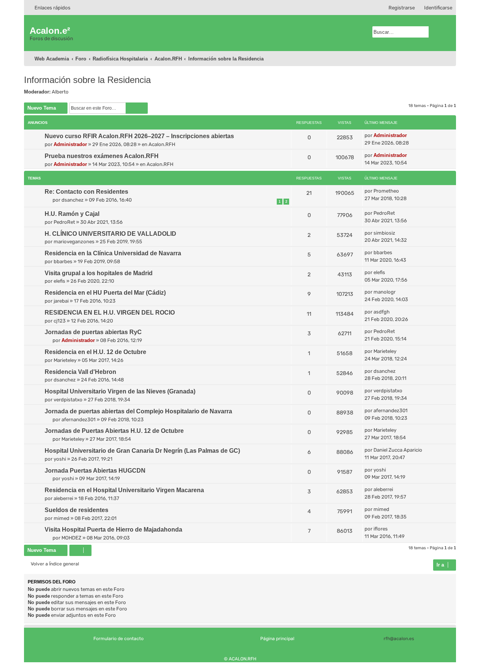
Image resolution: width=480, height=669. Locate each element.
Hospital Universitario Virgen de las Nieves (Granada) (120, 391)
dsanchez (73, 200)
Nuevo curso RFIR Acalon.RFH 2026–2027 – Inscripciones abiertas (139, 136)
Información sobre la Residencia (87, 80)
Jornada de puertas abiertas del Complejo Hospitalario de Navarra (138, 411)
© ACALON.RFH (240, 658)
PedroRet (64, 222)
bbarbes (63, 261)
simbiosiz (384, 233)
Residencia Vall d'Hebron (80, 372)
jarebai (61, 301)
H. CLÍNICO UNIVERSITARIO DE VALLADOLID (110, 234)
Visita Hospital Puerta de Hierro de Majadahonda (113, 529)
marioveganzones (74, 241)
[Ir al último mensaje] (410, 135)
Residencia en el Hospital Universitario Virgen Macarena (124, 490)
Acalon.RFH (161, 144)
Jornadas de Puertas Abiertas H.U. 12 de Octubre (114, 431)
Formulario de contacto (118, 638)
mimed (61, 518)
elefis (59, 281)
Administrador (70, 144)
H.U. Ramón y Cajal (72, 214)
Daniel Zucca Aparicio (398, 450)
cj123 (60, 321)
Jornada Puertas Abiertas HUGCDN (95, 470)
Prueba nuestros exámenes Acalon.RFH (102, 156)
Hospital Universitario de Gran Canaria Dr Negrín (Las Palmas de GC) (142, 451)
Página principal (277, 638)
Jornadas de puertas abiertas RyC (93, 332)
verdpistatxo (68, 399)
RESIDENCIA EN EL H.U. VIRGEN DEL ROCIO (110, 312)
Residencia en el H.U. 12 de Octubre (95, 352)
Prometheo (386, 191)
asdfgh (382, 312)
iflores (381, 529)
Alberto (60, 92)
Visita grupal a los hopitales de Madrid (99, 273)
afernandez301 (79, 419)
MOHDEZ (71, 538)
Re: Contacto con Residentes (86, 191)
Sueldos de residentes (76, 510)
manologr (385, 292)
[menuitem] (434, 7)
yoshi (60, 459)
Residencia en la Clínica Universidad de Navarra (113, 253)
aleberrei (63, 498)
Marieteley (65, 360)
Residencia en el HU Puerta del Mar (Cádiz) (105, 292)
